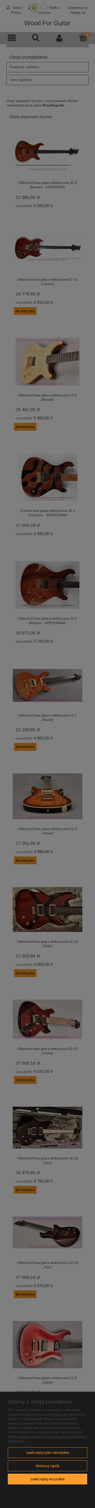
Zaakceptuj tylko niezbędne (47, 1452)
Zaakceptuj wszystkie (47, 1479)
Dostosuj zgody (48, 1466)
